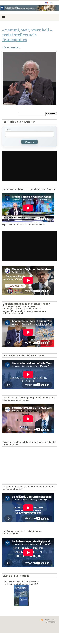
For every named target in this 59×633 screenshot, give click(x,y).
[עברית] (51, 3)
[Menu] (3, 17)
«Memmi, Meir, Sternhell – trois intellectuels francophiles (27, 35)
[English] (46, 3)
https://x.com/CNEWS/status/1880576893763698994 (24, 225)
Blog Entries (49, 620)
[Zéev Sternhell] (29, 78)
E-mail (7, 130)
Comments (50, 622)
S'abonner (29, 142)
